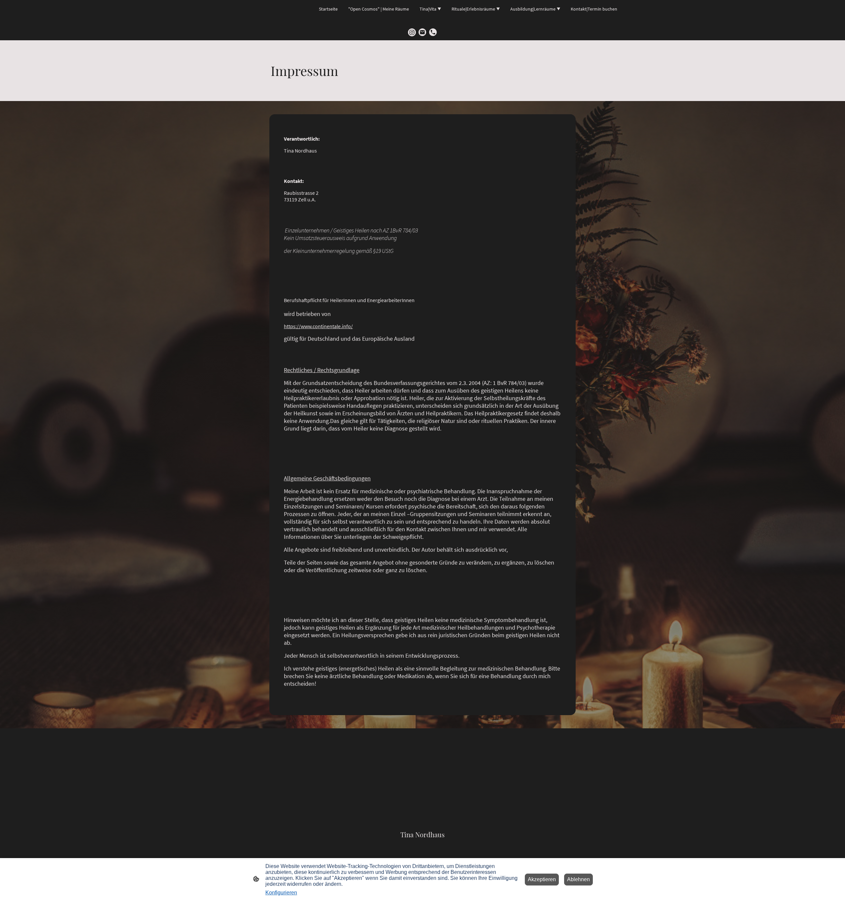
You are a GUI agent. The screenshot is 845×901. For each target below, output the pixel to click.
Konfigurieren (281, 892)
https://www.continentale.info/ (318, 326)
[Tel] (433, 32)
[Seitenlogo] (422, 845)
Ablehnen (578, 879)
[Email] (422, 32)
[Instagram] (412, 32)
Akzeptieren (542, 879)
